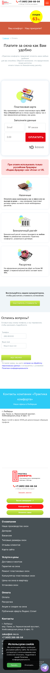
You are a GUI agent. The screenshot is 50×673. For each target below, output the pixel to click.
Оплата (5, 597)
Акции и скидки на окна (14, 607)
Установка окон (10, 585)
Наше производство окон (15, 526)
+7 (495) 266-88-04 (29, 1)
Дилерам (6, 531)
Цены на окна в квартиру (15, 581)
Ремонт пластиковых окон (15, 571)
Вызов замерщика (23, 501)
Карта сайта (8, 550)
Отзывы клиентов (11, 545)
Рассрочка (7, 602)
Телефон (5, 332)
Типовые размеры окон (14, 540)
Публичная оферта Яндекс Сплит (19, 611)
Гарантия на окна (11, 566)
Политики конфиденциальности (15, 368)
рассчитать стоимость (25, 303)
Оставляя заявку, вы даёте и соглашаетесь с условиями (22, 365)
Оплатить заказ (24, 512)
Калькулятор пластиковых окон (18, 576)
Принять (14, 665)
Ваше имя (6, 342)
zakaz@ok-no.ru (10, 634)
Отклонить (29, 665)
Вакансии (7, 536)
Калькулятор (23, 506)
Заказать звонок (25, 493)
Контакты (8, 619)
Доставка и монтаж (12, 562)
